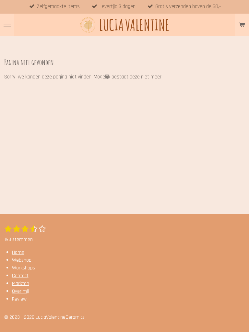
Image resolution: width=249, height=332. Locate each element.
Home (18, 252)
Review (19, 299)
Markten (20, 283)
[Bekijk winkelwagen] (242, 25)
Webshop (21, 260)
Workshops (23, 268)
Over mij (20, 291)
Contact (20, 275)
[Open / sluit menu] (7, 25)
